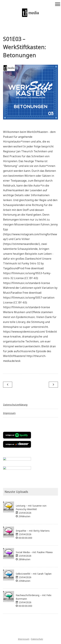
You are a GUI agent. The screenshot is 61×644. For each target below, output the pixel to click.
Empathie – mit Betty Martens (33, 530)
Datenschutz (37, 639)
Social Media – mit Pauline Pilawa (34, 552)
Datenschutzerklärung (15, 404)
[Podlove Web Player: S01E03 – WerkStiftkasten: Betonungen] (30, 127)
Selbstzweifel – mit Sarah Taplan (34, 573)
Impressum (9, 413)
